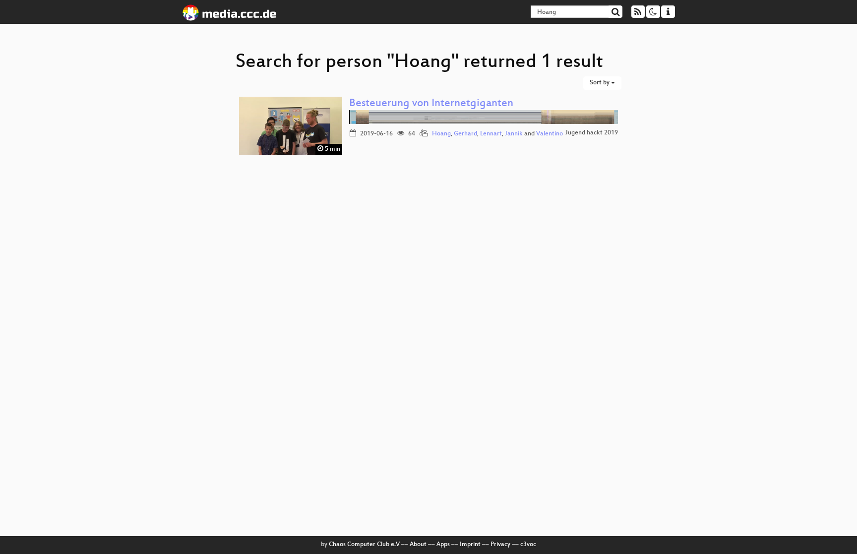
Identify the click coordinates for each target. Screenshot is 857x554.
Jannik (514, 133)
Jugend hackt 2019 (591, 132)
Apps (443, 544)
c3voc (528, 544)
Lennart (491, 133)
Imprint (470, 544)
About (418, 544)
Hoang (441, 133)
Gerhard (465, 133)
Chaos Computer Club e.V (364, 544)
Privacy (500, 544)
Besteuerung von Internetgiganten (431, 104)
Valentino (549, 133)
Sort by (600, 82)
